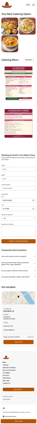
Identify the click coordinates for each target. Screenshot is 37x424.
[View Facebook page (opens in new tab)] (4, 409)
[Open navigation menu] (33, 5)
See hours (29, 338)
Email (5, 175)
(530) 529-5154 (8, 327)
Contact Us (6, 384)
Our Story (6, 376)
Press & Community (9, 371)
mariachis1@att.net (9, 331)
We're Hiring (6, 379)
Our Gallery (6, 374)
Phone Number (8, 184)
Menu (28, 5)
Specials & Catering (9, 369)
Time (2, 205)
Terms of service (8, 397)
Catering (5, 366)
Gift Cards (6, 382)
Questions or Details (7, 224)
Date (2, 196)
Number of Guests (9, 214)
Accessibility (6, 400)
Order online (18, 343)
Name (5, 165)
